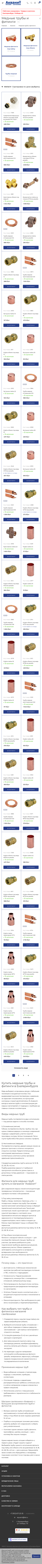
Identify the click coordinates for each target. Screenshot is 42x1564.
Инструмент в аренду (11, 1506)
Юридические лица (10, 1481)
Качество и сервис (10, 1501)
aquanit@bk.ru (22, 1517)
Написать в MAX (19, 1539)
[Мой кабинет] (35, 3)
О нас (4, 1491)
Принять (36, 1556)
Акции (4, 1471)
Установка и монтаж (11, 1476)
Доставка (6, 1496)
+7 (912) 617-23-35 (16, 1513)
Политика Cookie (8, 1562)
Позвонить (30, 1513)
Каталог (5, 1466)
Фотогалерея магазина (12, 1486)
